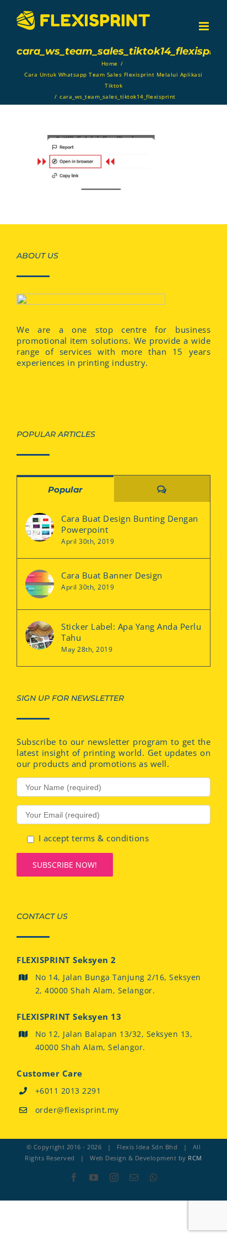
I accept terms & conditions (94, 838)
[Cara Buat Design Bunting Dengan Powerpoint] (39, 527)
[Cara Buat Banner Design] (39, 584)
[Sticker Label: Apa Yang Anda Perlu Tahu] (39, 635)
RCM (195, 1158)
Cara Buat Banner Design (112, 575)
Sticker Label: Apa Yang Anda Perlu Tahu (131, 632)
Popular (65, 489)
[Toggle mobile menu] (205, 26)
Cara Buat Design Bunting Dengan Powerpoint (129, 524)
